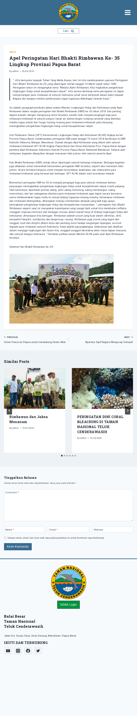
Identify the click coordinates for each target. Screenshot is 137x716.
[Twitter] (38, 651)
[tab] (62, 455)
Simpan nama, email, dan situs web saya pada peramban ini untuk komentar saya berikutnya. (56, 537)
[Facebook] (28, 651)
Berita (12, 52)
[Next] (127, 410)
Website (98, 529)
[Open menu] (128, 12)
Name (9, 529)
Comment (12, 492)
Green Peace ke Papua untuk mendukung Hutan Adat (35, 340)
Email (53, 529)
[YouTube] (8, 651)
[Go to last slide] (9, 410)
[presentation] (34, 388)
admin (15, 71)
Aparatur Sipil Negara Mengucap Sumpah (109, 340)
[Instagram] (18, 651)
